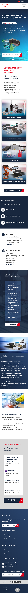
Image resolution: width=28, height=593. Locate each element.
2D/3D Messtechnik (9, 539)
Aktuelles (6, 550)
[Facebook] (13, 582)
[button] (17, 590)
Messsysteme (8, 541)
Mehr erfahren (10, 244)
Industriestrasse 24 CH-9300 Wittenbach (11, 563)
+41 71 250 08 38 (10, 567)
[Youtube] (16, 582)
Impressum (5, 587)
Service (6, 554)
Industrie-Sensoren (9, 537)
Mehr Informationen (11, 55)
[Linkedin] (19, 582)
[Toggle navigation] (24, 5)
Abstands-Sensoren (9, 535)
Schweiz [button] (22, 1)
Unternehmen (7, 552)
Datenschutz (5, 590)
